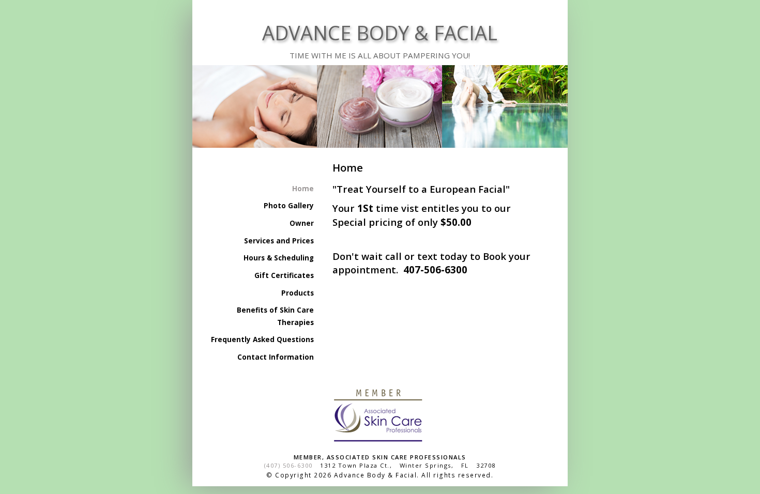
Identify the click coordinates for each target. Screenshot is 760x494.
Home (302, 188)
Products (297, 293)
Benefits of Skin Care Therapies (275, 316)
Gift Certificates (283, 275)
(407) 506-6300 (288, 465)
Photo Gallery (288, 205)
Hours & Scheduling (278, 258)
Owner (301, 223)
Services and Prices (278, 240)
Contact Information (275, 357)
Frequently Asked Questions (262, 339)
